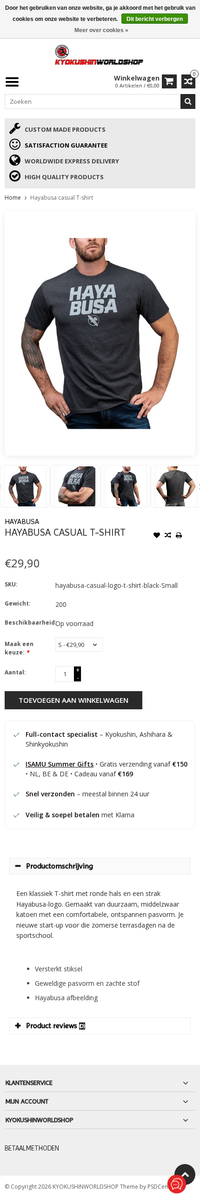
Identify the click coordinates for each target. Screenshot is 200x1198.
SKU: (11, 584)
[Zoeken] (187, 101)
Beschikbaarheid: (28, 622)
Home (13, 198)
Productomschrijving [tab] (59, 865)
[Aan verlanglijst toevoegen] (157, 536)
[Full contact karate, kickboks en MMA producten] (100, 53)
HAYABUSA (22, 521)
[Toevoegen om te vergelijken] (168, 536)
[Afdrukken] (179, 536)
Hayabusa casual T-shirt (61, 198)
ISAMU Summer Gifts (59, 764)
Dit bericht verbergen (155, 19)
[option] (25, 486)
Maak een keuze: (19, 648)
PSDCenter (162, 1187)
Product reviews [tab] (55, 1025)
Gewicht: (18, 603)
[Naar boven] (184, 1174)
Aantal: (15, 672)
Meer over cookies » (101, 30)
